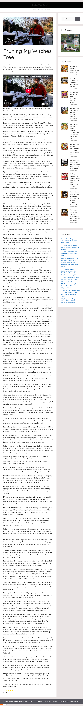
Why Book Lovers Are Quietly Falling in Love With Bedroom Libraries (70, 247)
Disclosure (55, 701)
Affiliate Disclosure (75, 701)
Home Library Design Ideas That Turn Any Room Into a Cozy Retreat (69, 241)
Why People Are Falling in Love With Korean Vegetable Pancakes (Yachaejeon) (70, 300)
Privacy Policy (47, 701)
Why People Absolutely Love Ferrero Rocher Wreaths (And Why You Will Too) (69, 286)
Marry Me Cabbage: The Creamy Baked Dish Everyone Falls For (74, 82)
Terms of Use (39, 701)
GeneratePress (28, 701)
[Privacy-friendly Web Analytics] (3, 705)
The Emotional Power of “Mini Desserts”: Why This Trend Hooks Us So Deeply (70, 279)
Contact (62, 701)
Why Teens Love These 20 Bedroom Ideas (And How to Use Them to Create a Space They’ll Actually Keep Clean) (69, 272)
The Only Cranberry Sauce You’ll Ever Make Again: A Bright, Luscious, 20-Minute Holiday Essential (75, 180)
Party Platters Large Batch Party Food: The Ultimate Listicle (70, 259)
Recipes (47, 10)
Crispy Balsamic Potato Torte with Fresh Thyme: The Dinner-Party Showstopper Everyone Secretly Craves (75, 198)
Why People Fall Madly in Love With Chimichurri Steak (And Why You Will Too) (75, 164)
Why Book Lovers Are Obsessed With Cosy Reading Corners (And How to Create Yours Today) (70, 293)
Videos (40, 10)
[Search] (77, 19)
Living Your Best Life (41, 5)
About (66, 701)
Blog (34, 10)
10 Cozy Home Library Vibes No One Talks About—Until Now (69, 253)
